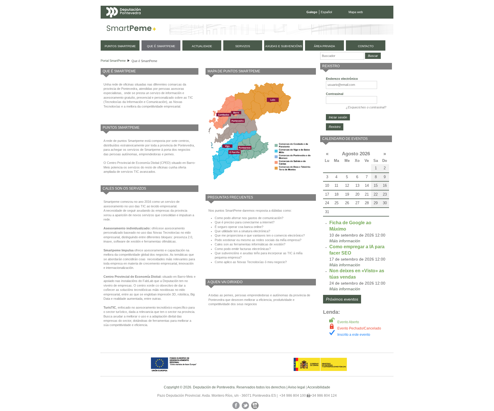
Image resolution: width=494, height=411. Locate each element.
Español (326, 12)
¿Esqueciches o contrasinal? (366, 107)
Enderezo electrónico (342, 78)
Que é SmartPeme (144, 61)
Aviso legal (296, 387)
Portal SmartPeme (113, 60)
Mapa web (355, 12)
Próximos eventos (342, 299)
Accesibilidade (318, 387)
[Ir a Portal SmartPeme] (131, 29)
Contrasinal (334, 94)
